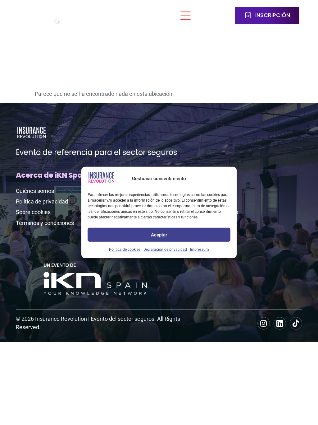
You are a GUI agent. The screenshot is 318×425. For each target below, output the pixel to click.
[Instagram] (263, 323)
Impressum (199, 249)
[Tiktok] (296, 323)
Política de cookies (124, 249)
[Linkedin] (280, 323)
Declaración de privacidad (165, 249)
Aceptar (159, 234)
